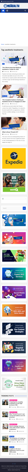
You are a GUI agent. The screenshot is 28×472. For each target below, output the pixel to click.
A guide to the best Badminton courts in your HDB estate (16, 450)
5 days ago (13, 454)
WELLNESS (5, 96)
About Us (3, 466)
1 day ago (13, 419)
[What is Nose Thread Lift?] (14, 123)
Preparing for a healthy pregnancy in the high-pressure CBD (16, 403)
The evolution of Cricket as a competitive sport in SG (17, 438)
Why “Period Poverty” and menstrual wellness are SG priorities (17, 415)
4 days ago (13, 441)
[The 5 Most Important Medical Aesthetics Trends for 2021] (14, 59)
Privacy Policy (23, 466)
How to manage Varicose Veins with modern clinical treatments (17, 427)
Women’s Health (13, 400)
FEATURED (5, 128)
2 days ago (13, 431)
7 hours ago (13, 407)
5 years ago (6, 71)
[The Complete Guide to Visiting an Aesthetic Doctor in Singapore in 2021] (14, 91)
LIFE (3, 63)
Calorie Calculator (10, 466)
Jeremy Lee (14, 71)
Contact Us (17, 466)
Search (24, 208)
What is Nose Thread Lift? (10, 132)
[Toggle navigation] (7, 10)
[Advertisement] (14, 29)
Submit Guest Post (16, 469)
